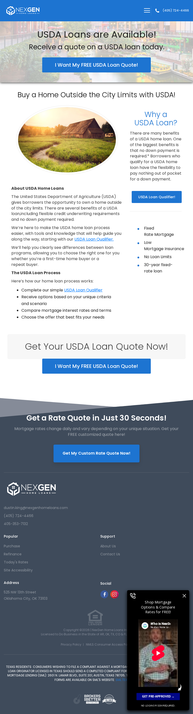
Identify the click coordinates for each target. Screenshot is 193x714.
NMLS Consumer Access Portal (109, 644)
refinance (13, 554)
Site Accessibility (18, 570)
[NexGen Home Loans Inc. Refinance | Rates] (31, 489)
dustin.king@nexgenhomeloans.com (36, 507)
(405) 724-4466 (176, 10)
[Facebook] (104, 597)
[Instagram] (114, 597)
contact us (110, 554)
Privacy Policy (71, 644)
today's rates (16, 562)
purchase (12, 546)
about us (108, 546)
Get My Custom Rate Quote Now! (96, 453)
